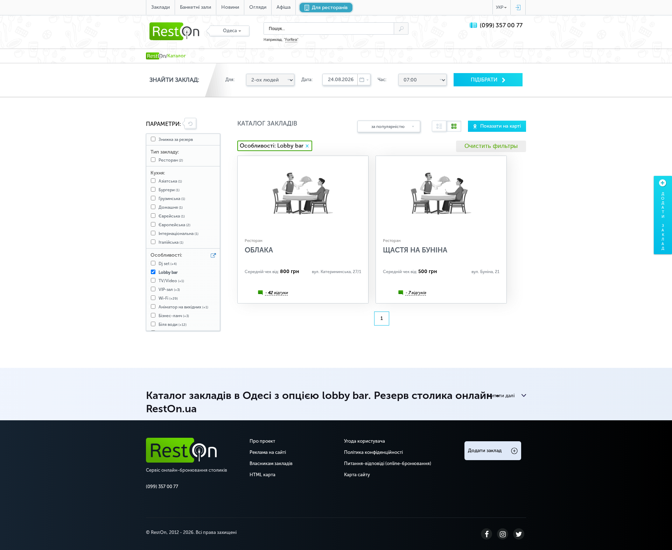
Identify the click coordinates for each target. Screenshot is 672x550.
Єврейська (172, 216)
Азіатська (170, 181)
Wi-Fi (168, 298)
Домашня (171, 207)
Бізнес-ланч (174, 315)
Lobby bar (168, 272)
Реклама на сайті (268, 452)
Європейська (174, 224)
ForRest (291, 40)
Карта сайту (357, 474)
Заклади (160, 7)
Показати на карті (500, 126)
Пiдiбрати (485, 80)
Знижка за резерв (176, 139)
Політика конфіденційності (373, 452)
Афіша (283, 7)
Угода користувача (364, 441)
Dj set (168, 263)
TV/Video (171, 280)
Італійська (171, 242)
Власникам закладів (271, 463)
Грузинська (172, 198)
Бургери (169, 189)
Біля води (173, 324)
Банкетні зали (195, 7)
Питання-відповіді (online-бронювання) (387, 463)
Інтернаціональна (178, 233)
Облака (259, 250)
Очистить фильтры (491, 146)
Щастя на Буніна (415, 250)
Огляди (257, 7)
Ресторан (171, 160)
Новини (230, 7)
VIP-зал (169, 289)
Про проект (262, 441)
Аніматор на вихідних (183, 307)
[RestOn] (156, 55)
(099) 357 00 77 (501, 25)
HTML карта (262, 474)
